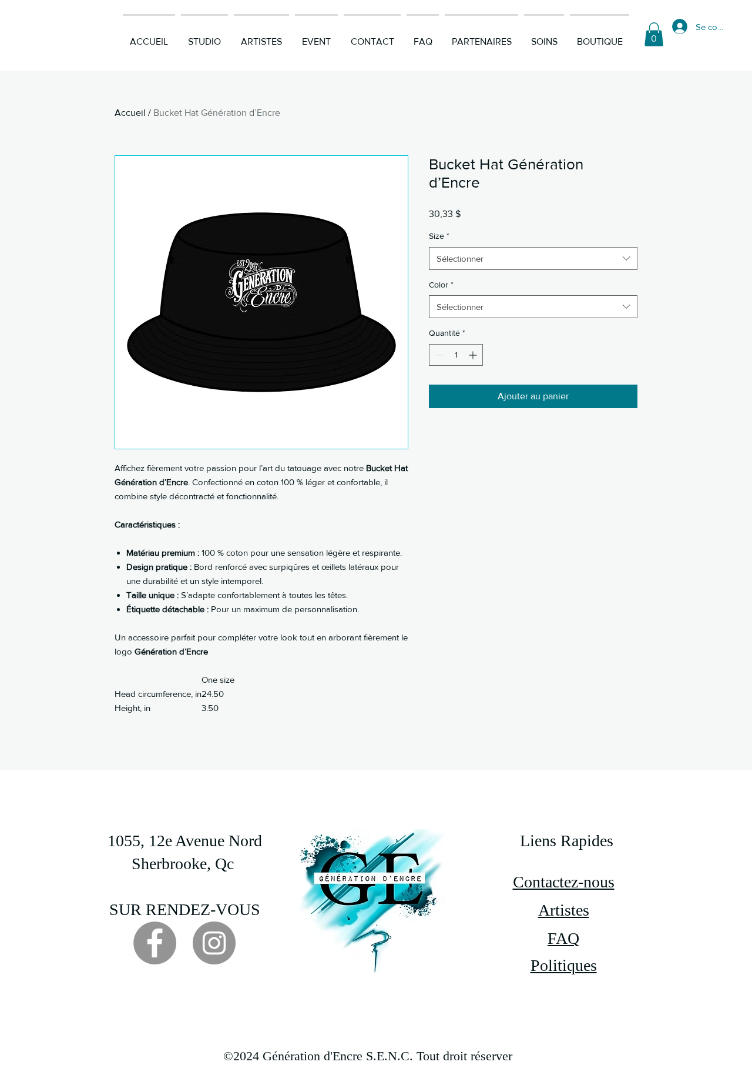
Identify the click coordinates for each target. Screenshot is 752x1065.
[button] (654, 34)
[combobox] (533, 258)
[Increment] (473, 355)
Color (441, 284)
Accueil (130, 113)
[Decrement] (438, 355)
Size (439, 236)
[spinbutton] (455, 355)
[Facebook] (154, 943)
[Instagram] (214, 943)
